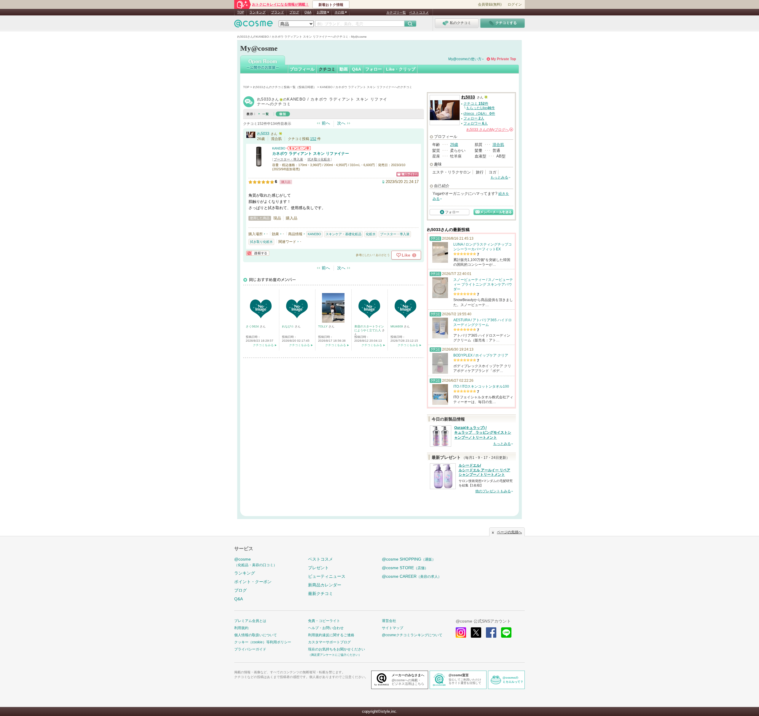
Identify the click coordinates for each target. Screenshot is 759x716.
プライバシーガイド (250, 649)
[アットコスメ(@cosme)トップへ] (253, 25)
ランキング (257, 12)
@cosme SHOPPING (409, 559)
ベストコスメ (419, 12)
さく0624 (253, 326)
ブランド (277, 12)
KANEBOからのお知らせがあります (298, 148)
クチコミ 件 (475, 103)
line (506, 632)
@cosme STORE (405, 567)
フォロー (373, 69)
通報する (257, 253)
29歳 (454, 144)
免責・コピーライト (324, 621)
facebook (491, 632)
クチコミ (327, 69)
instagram (461, 632)
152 (313, 139)
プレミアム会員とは (250, 621)
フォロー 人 (473, 118)
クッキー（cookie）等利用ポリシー (262, 642)
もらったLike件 (480, 108)
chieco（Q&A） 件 (479, 114)
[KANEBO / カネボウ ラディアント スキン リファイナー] (258, 164)
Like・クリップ (400, 69)
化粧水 (371, 234)
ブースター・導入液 (288, 159)
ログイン (515, 4)
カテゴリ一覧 (396, 12)
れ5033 (263, 133)
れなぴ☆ (288, 326)
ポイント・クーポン (253, 581)
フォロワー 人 (475, 123)
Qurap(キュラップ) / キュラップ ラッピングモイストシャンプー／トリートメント (482, 433)
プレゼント (318, 567)
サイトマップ (392, 628)
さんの (489, 130)
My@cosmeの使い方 (464, 59)
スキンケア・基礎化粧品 (343, 234)
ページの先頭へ (509, 532)
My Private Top (503, 59)
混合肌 (498, 144)
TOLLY (323, 326)
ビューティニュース (326, 576)
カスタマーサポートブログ (329, 642)
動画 (343, 69)
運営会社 (389, 621)
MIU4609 (397, 326)
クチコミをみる (263, 345)
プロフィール (302, 69)
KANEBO (279, 148)
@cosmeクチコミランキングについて (412, 635)
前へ (326, 123)
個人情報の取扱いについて (255, 635)
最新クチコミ (320, 593)
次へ (341, 123)
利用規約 (241, 628)
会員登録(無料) (490, 4)
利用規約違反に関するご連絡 (331, 635)
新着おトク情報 (330, 5)
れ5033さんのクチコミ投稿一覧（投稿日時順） (284, 87)
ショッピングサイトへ (407, 174)
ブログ (294, 12)
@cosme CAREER (411, 576)
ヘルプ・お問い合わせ (326, 628)
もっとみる (499, 177)
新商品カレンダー (324, 585)
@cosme (255, 562)
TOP (240, 12)
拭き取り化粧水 (318, 159)
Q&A (307, 12)
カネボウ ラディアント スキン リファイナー (310, 153)
